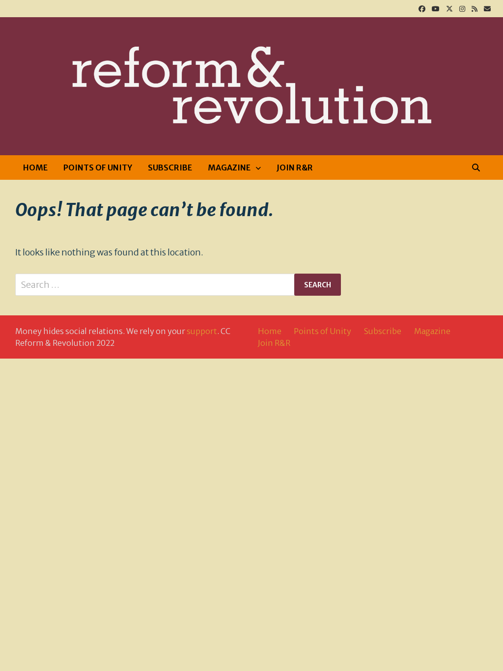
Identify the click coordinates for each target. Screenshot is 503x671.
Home (35, 167)
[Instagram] (463, 8)
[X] (450, 8)
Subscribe (170, 167)
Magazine (229, 167)
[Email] (487, 8)
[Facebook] (422, 8)
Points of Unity (97, 167)
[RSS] (475, 8)
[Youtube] (436, 8)
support (202, 331)
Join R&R (295, 167)
